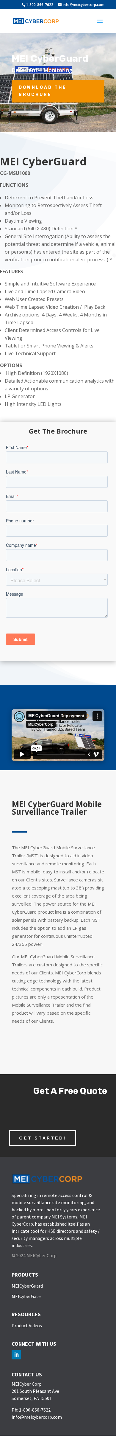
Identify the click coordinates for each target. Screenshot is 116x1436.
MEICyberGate (26, 1296)
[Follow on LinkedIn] (16, 1354)
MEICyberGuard (27, 1286)
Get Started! (42, 1138)
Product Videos (27, 1325)
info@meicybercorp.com (37, 1417)
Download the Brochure (43, 91)
